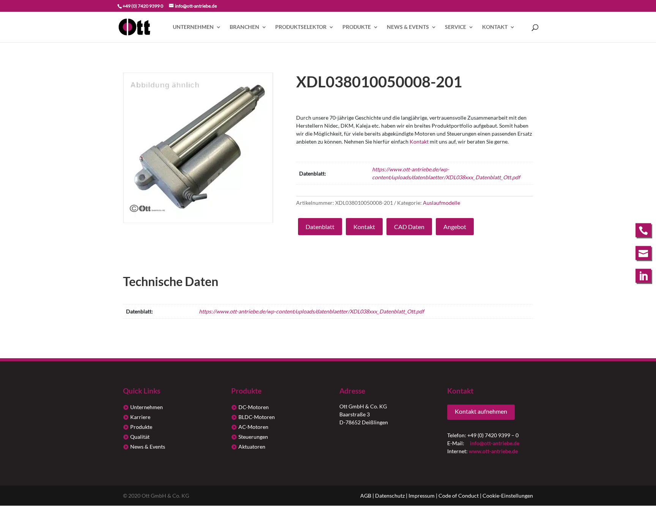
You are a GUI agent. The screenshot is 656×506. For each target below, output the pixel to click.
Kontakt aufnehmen (481, 411)
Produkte (356, 27)
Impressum (421, 495)
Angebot (454, 226)
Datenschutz (390, 495)
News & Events (408, 27)
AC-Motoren (253, 427)
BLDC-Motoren (256, 417)
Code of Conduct (458, 495)
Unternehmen (193, 27)
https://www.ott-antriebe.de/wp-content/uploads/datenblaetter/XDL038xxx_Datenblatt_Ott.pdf (311, 311)
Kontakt (495, 27)
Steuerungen (253, 436)
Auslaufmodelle (441, 202)
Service (455, 27)
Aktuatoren (251, 446)
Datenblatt (320, 226)
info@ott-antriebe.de (494, 443)
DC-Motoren (253, 407)
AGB (365, 495)
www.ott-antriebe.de (493, 451)
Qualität (140, 436)
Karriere (140, 417)
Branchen (244, 27)
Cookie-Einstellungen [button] (508, 495)
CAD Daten (409, 226)
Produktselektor (300, 27)
